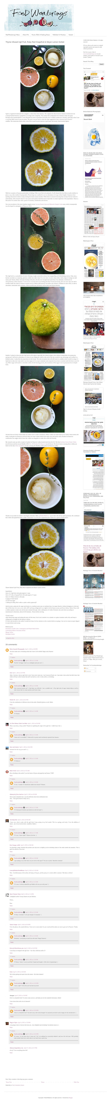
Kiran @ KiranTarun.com (17, 948)
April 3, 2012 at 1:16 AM (31, 782)
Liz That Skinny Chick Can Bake (18, 723)
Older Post (76, 1082)
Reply (11, 654)
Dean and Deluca (20, 445)
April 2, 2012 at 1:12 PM (27, 894)
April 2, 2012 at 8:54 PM (24, 924)
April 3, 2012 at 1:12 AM (31, 660)
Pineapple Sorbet (10, 634)
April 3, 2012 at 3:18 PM (21, 995)
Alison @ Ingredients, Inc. (16, 1048)
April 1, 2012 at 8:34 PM (34, 723)
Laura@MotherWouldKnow (17, 870)
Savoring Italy (13, 819)
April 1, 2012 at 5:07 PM (18, 672)
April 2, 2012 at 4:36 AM (30, 794)
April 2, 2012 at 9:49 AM (27, 845)
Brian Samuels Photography (17, 649)
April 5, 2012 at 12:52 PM (31, 983)
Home (42, 1082)
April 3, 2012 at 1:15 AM (31, 735)
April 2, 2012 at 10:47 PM (30, 948)
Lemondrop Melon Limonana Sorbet (15, 630)
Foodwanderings (18, 660)
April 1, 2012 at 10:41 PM (25, 747)
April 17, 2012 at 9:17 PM (30, 1048)
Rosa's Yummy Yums (15, 894)
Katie (11, 972)
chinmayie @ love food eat (17, 794)
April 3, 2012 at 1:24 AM (31, 959)
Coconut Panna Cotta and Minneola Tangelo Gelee (49, 204)
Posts (86, 668)
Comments (88, 671)
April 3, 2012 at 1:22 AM (31, 912)
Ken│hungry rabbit (15, 845)
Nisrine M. (12, 699)
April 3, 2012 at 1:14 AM (31, 685)
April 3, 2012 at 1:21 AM (31, 882)
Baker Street (13, 770)
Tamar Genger (13, 924)
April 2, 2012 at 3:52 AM (23, 770)
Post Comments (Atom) (18, 1085)
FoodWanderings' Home (13, 35)
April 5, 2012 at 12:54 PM (31, 1010)
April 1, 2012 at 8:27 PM (22, 699)
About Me (26, 35)
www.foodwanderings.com (89, 53)
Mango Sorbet (9, 632)
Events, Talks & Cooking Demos (41, 35)
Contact (71, 35)
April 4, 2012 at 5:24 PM (24, 1022)
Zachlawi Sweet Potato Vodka (68, 442)
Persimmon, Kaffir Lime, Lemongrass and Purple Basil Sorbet (22, 628)
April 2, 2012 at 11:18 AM (31, 870)
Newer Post (9, 1082)
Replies (13, 657)
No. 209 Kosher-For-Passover (37, 444)
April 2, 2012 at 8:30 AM (24, 819)
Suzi (11, 672)
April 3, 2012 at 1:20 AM (31, 858)
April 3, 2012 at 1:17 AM (31, 807)
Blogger (70, 1097)
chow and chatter (14, 747)
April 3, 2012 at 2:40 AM (19, 972)
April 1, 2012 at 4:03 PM (31, 649)
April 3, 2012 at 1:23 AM (31, 936)
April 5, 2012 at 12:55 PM (31, 1034)
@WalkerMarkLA (44, 515)
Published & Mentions (59, 35)
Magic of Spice (13, 1022)
